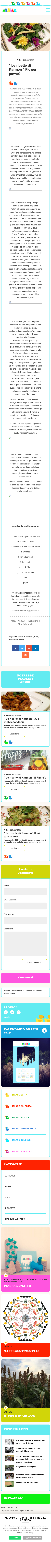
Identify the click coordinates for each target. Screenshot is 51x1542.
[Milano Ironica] (6, 741)
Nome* (6, 885)
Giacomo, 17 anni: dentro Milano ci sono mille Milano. (30, 1475)
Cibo (36, 636)
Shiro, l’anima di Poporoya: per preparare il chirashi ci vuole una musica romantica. (30, 1459)
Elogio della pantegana (26, 1466)
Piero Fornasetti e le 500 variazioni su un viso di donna (30, 1441)
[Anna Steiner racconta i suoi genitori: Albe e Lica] (9, 1450)
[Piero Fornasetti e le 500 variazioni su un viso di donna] (9, 1442)
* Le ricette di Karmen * (23, 636)
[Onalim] (9, 10)
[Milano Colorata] (11, 83)
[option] (25, 1383)
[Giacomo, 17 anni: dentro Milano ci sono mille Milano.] (9, 1476)
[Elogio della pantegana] (9, 1468)
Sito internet (9, 914)
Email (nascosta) (11, 899)
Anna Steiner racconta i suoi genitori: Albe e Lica (28, 1449)
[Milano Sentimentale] (15, 83)
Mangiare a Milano (16, 639)
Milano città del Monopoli (27, 1482)
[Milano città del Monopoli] (9, 1484)
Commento (8, 928)
